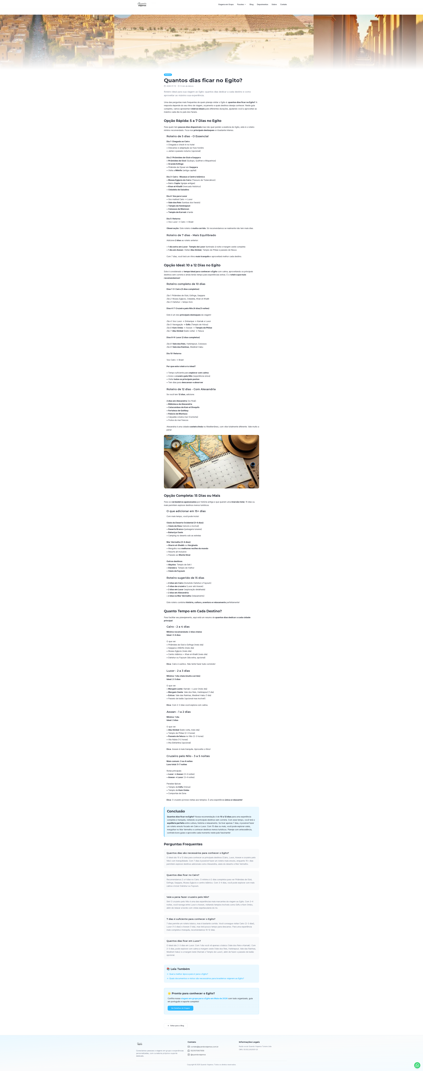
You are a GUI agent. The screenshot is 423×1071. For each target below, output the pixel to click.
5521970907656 (197, 1051)
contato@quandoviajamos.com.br (205, 1047)
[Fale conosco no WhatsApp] (417, 1065)
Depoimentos (262, 4)
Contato (283, 4)
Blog (251, 4)
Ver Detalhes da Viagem (180, 1008)
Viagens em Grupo (226, 4)
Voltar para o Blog (177, 1026)
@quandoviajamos (198, 1055)
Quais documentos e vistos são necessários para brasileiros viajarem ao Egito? (205, 978)
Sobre (274, 4)
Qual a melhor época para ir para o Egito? (187, 974)
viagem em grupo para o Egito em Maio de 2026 (204, 998)
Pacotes (240, 4)
